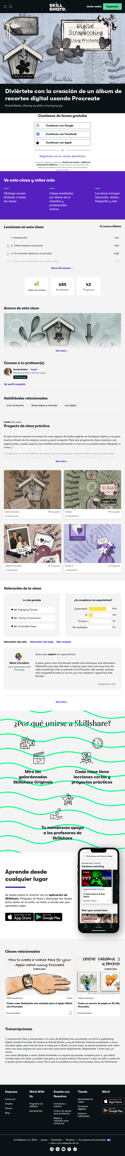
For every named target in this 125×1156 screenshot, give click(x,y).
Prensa (8, 1108)
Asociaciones (35, 1111)
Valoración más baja (41, 641)
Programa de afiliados (36, 1105)
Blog (7, 1113)
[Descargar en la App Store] (18, 917)
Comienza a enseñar (60, 1105)
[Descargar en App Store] (111, 1101)
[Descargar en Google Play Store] (111, 1110)
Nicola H (69, 566)
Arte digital (70, 405)
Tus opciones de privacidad (92, 1139)
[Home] (57, 6)
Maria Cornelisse (19, 663)
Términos (70, 1140)
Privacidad (56, 1140)
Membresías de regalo (85, 1100)
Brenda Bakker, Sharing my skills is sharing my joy (33, 105)
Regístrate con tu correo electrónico (62, 156)
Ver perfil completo (15, 384)
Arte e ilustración (15, 405)
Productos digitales (83, 1107)
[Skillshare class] (39, 975)
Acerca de (10, 1099)
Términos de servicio (70, 162)
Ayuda (44, 1140)
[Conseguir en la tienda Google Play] (49, 917)
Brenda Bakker (25, 369)
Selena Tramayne (13, 566)
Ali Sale (68, 512)
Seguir (34, 369)
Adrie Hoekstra (12, 512)
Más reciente (63, 641)
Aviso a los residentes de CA (64, 1143)
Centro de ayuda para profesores (62, 1112)
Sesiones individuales (84, 1114)
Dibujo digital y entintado (44, 405)
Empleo (9, 1104)
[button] (5, 7)
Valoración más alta (15, 641)
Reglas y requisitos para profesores (61, 1121)
